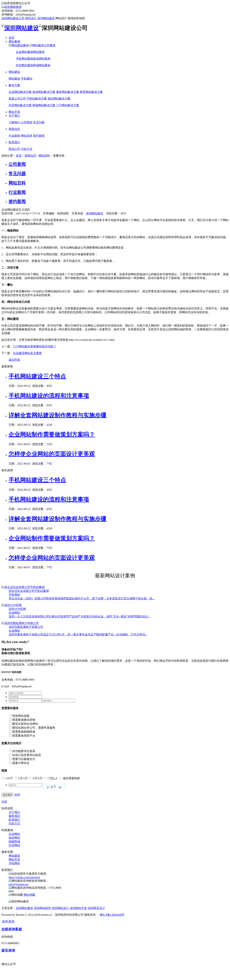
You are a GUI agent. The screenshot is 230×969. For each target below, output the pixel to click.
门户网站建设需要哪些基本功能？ (34, 346)
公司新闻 (26, 122)
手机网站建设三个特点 (37, 376)
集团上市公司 (17, 98)
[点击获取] (54, 786)
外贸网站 (14, 845)
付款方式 (26, 148)
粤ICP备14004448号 (112, 914)
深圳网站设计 (60, 908)
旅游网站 (14, 837)
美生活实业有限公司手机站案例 (29, 590)
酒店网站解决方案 (58, 98)
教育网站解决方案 (91, 91)
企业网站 (14, 612)
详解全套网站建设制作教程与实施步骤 (57, 415)
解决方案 (14, 85)
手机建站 (26, 78)
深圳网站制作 (42, 908)
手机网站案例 (24, 58)
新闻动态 (14, 129)
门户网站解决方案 (67, 105)
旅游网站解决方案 (43, 91)
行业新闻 (14, 135)
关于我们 (14, 115)
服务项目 (14, 815)
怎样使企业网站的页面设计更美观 (52, 454)
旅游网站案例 (41, 58)
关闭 (17, 794)
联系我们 (14, 142)
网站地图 (29, 894)
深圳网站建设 (46, 18)
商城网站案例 (41, 65)
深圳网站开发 (78, 908)
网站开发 (14, 111)
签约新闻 (39, 135)
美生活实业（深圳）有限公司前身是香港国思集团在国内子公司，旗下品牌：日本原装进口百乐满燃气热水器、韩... (82, 598)
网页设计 (31, 18)
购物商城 (14, 841)
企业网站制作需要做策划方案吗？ (52, 434)
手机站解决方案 (37, 98)
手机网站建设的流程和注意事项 (49, 395)
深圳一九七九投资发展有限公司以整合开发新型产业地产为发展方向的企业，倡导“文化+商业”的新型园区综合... (79, 616)
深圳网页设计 (96, 908)
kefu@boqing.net (18, 884)
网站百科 (26, 135)
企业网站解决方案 (20, 91)
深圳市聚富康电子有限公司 (26, 626)
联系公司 (14, 148)
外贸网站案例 (24, 65)
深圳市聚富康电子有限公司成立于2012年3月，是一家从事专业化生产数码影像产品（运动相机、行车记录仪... (78, 634)
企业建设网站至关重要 (27, 353)
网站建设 (14, 71)
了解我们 (14, 122)
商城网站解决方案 (43, 105)
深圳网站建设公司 (12, 18)
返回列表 (14, 359)
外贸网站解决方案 (20, 105)
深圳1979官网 (17, 608)
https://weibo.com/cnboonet (24, 877)
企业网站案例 (24, 51)
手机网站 (14, 594)
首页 (11, 37)
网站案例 (14, 41)
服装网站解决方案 (67, 91)
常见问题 (39, 122)
